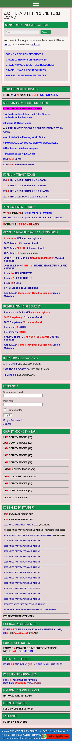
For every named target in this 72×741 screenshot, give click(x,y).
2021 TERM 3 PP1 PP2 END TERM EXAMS (32, 15)
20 (5, 633)
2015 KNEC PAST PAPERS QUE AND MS (22, 567)
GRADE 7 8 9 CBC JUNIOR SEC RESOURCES (30, 65)
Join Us (35, 44)
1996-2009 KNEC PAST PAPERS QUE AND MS (24, 604)
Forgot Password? (12, 420)
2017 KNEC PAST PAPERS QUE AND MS (22, 557)
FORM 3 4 (10, 375)
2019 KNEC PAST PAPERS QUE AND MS (22, 546)
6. (20, 148)
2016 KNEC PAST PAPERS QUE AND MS (22, 562)
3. (17, 123)
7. (19, 153)
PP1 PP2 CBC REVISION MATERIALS (26, 75)
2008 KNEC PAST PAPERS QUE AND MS (22, 599)
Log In (7, 44)
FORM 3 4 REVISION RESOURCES (24, 54)
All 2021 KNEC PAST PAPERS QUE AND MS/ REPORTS (29, 535)
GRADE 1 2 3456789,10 (17, 369)
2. (18, 117)
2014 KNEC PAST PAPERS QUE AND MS (22, 572)
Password (8, 400)
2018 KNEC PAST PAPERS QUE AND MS (22, 551)
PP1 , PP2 (11, 364)
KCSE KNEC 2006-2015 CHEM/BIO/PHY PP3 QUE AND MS (30, 610)
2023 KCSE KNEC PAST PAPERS (18, 525)
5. (30, 142)
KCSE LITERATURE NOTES (18, 165)
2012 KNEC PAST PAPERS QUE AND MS (22, 583)
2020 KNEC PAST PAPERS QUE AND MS (22, 541)
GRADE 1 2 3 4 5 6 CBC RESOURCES (26, 70)
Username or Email (13, 392)
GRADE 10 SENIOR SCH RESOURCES (26, 59)
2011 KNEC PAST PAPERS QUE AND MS (22, 588)
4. (24, 137)
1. (26, 114)
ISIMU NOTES (12, 159)
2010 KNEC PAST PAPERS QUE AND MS (22, 594)
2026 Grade (10, 253)
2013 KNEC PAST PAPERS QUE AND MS (22, 578)
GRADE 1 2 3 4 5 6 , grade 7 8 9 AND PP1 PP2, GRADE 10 (34, 217)
